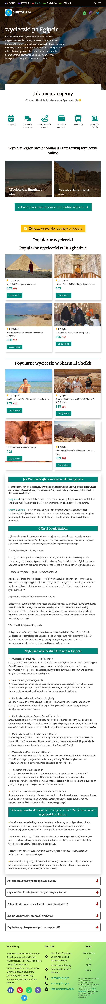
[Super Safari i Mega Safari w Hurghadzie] (77, 314)
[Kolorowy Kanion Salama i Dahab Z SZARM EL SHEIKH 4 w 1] (77, 381)
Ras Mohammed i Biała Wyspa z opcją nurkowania (28, 399)
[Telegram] (97, 13)
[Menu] (99, 3)
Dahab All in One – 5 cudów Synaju (21, 447)
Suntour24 (22, 12)
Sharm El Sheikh (16, 509)
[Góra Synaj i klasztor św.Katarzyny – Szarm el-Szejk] (77, 432)
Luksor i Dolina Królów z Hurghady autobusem (75, 284)
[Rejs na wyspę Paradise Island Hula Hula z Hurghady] (28, 314)
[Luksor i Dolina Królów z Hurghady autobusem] (77, 266)
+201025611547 (60, 977)
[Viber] (91, 13)
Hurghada (13, 499)
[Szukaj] (95, 3)
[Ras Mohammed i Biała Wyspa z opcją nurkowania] (28, 381)
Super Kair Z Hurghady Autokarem (21, 284)
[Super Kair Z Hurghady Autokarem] (28, 266)
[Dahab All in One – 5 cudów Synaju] (28, 432)
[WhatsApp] (84, 13)
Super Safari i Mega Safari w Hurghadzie (73, 333)
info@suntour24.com (62, 988)
